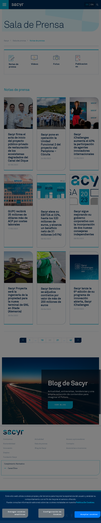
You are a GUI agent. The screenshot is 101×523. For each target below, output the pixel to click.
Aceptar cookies (89, 514)
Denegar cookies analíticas (16, 513)
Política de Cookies (85, 503)
